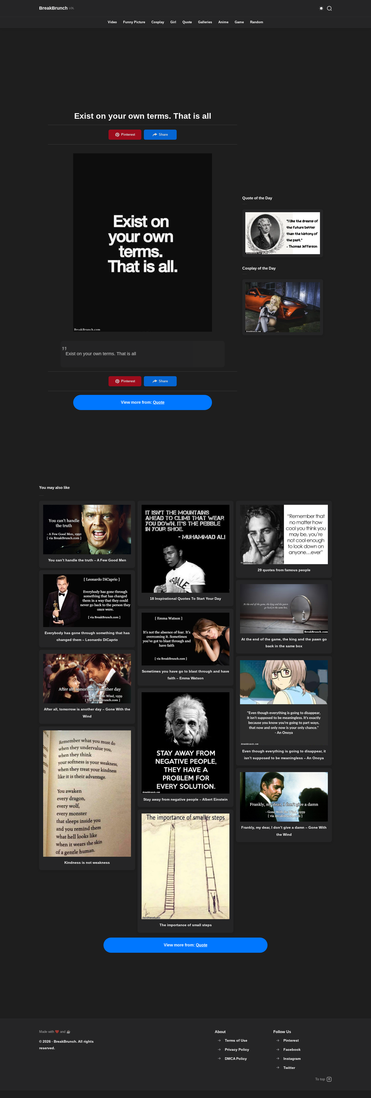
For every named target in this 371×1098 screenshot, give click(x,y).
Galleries (205, 22)
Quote (187, 22)
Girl (173, 22)
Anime (223, 22)
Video (112, 22)
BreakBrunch (65, 1041)
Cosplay (157, 22)
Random (256, 22)
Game (239, 22)
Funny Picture (134, 22)
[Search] (329, 8)
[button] (321, 8)
